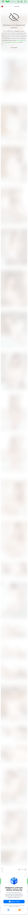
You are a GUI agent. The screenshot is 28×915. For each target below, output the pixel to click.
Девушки (17, 6)
